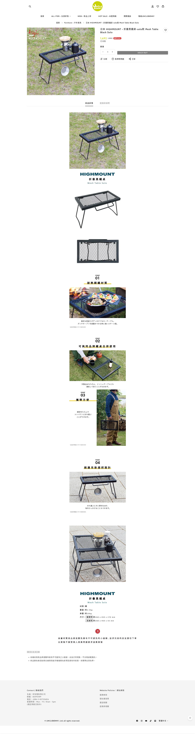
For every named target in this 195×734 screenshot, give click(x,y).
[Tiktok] (151, 721)
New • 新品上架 (84, 16)
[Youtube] (146, 721)
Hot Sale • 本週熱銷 (107, 16)
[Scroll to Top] (190, 721)
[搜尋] (30, 6)
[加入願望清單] (165, 30)
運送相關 (103, 703)
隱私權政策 (104, 699)
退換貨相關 (104, 706)
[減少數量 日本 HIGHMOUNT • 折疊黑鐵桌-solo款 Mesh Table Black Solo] (102, 51)
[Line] (155, 721)
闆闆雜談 (127, 16)
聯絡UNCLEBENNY (146, 16)
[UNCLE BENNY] (97, 6)
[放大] (89, 32)
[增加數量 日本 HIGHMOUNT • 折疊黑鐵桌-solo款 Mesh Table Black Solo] (112, 51)
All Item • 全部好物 (60, 16)
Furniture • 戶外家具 (72, 23)
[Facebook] (137, 721)
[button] (163, 6)
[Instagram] (142, 721)
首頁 (42, 16)
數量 (102, 47)
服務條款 (103, 695)
